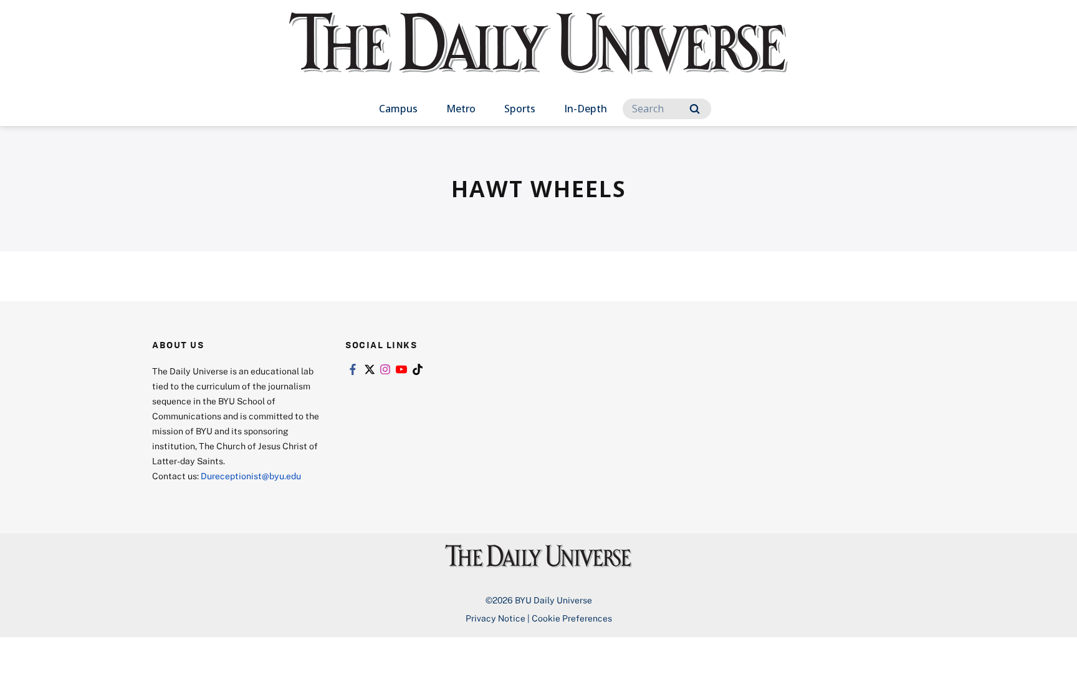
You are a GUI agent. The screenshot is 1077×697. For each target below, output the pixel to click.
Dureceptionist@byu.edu (251, 475)
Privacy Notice (495, 618)
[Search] (695, 109)
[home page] (538, 55)
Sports (519, 108)
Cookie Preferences (572, 618)
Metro (461, 108)
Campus (398, 108)
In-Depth (585, 108)
